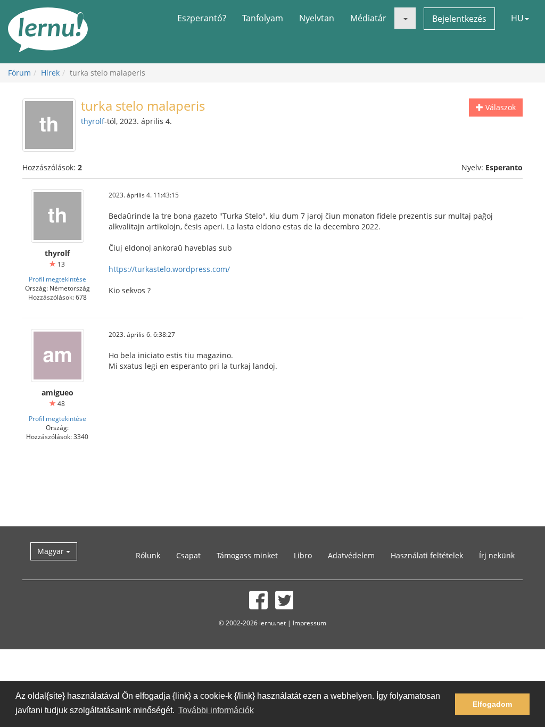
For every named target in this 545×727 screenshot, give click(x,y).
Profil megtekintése (57, 279)
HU (517, 18)
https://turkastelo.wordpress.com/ (169, 269)
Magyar (51, 551)
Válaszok (499, 107)
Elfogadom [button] (492, 704)
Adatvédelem (351, 555)
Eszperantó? (201, 18)
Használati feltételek (427, 555)
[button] (405, 18)
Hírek (50, 73)
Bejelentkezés (459, 18)
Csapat (188, 555)
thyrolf (92, 121)
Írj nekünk (497, 555)
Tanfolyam (262, 18)
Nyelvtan (316, 18)
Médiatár (368, 18)
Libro (303, 555)
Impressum (309, 622)
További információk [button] (216, 710)
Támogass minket (247, 555)
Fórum (19, 73)
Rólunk (148, 555)
